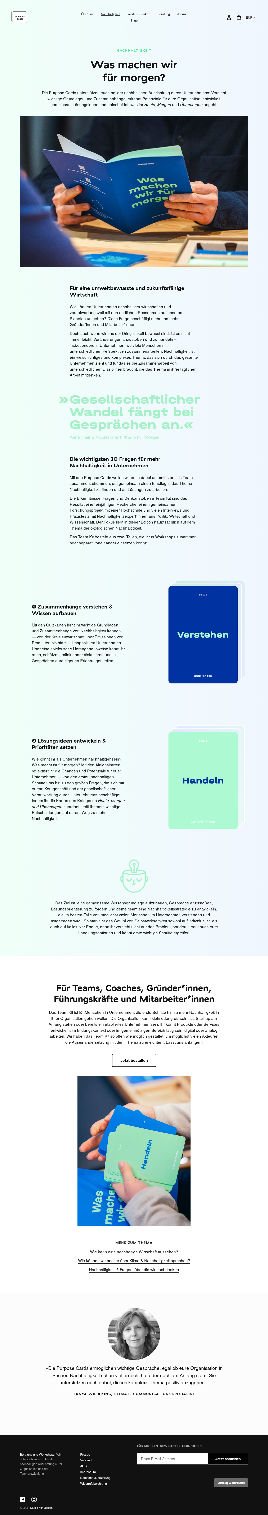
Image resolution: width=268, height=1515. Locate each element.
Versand (85, 1460)
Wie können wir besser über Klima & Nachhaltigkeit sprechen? (134, 1260)
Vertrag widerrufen (231, 1482)
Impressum (88, 1471)
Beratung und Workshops (37, 1454)
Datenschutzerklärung (95, 1477)
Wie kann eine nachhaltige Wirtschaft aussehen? (134, 1251)
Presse (85, 1454)
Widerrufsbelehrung (93, 1483)
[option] (134, 1358)
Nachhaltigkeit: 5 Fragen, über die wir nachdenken (134, 1269)
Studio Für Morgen (41, 1508)
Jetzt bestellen (134, 1060)
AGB (83, 1466)
